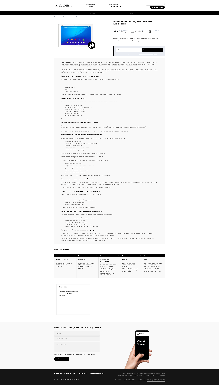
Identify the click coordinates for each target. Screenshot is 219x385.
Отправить (61, 359)
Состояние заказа (157, 7)
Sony (61, 16)
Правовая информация (97, 373)
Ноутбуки (58, 13)
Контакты (67, 373)
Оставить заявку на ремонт (152, 50)
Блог (74, 373)
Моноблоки (131, 13)
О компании (58, 373)
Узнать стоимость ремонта (155, 4)
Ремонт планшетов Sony (69, 16)
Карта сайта (83, 373)
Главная (56, 16)
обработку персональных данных (148, 54)
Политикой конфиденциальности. (156, 380)
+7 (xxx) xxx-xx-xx (115, 6)
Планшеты (93, 13)
